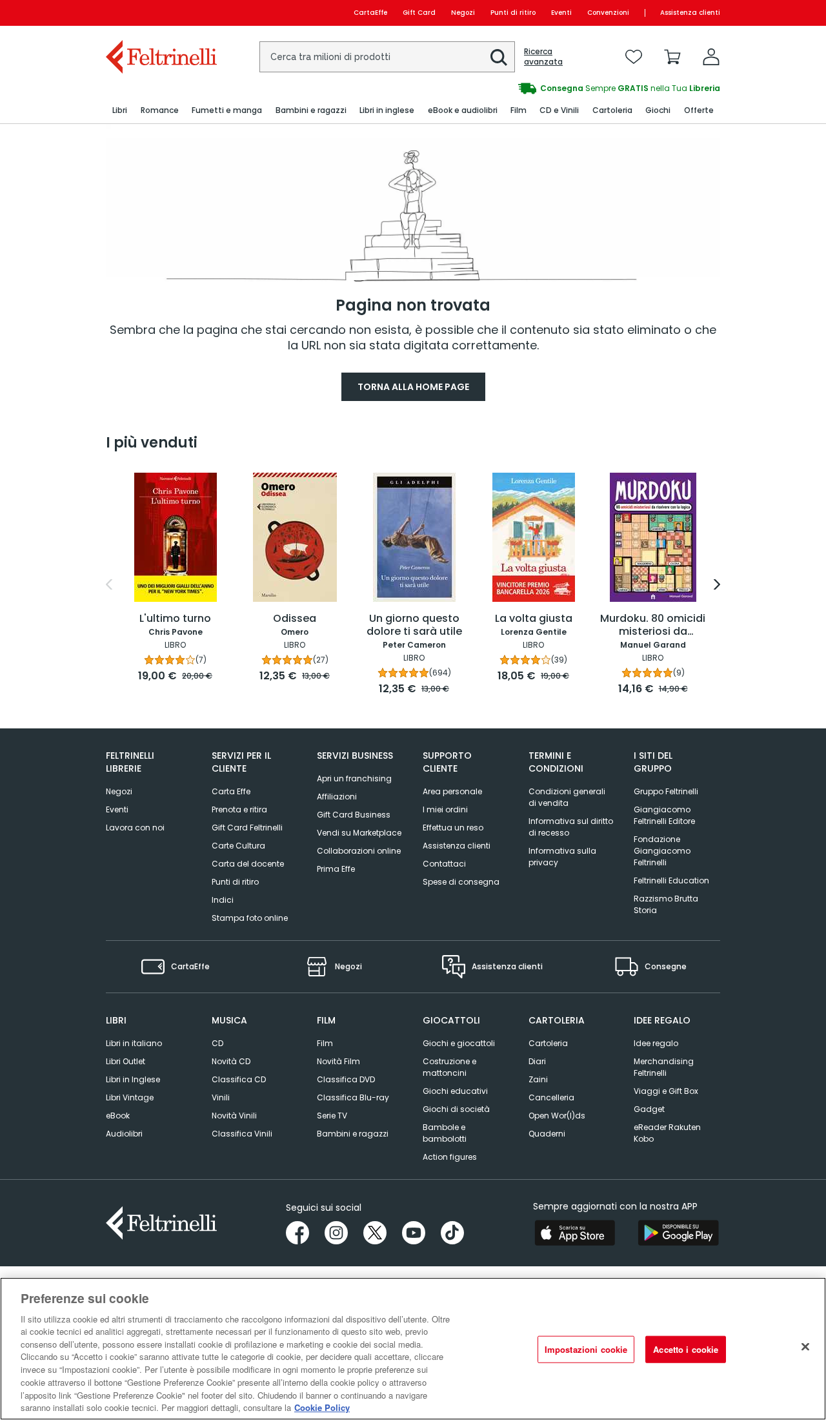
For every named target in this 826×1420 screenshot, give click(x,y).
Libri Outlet (125, 1061)
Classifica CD (239, 1079)
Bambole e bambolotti (445, 1133)
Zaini (538, 1079)
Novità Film (338, 1061)
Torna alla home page (413, 386)
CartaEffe (370, 12)
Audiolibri (124, 1133)
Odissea (294, 619)
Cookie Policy (322, 1407)
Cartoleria (548, 1043)
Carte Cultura (238, 845)
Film (325, 1043)
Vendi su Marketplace (359, 832)
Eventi (561, 12)
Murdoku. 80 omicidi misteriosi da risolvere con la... (652, 625)
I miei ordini (445, 809)
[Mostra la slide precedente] (109, 584)
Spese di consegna (461, 881)
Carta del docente (248, 863)
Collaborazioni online (359, 850)
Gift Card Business (353, 814)
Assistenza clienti (690, 12)
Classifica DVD (346, 1079)
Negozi (463, 12)
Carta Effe (231, 791)
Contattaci (444, 863)
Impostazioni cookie (586, 1349)
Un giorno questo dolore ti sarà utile (414, 625)
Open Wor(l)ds (557, 1115)
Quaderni (547, 1133)
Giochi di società (456, 1109)
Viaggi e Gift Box (666, 1091)
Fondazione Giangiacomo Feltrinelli (662, 851)
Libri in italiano (134, 1043)
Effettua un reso (453, 827)
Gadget (649, 1109)
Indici (223, 899)
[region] (413, 1348)
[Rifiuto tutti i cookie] (805, 1347)
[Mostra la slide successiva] (717, 584)
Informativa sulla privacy (562, 856)
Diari (537, 1061)
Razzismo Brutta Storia (666, 904)
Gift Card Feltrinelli (247, 827)
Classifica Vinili (242, 1133)
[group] (566, 88)
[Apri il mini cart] (672, 56)
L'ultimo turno (175, 619)
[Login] (711, 56)
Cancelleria (551, 1097)
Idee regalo (656, 1043)
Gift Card (419, 12)
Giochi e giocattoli (459, 1043)
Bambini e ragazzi (352, 1133)
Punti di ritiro (513, 12)
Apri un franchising (354, 778)
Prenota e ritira (239, 809)
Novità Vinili (234, 1115)
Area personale (452, 791)
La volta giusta (533, 619)
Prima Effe (336, 868)
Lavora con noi (135, 827)
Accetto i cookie (685, 1349)
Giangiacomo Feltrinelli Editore (664, 815)
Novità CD (231, 1061)
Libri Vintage (130, 1097)
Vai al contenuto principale (160, 12)
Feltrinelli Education (671, 880)
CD (217, 1043)
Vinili (221, 1097)
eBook (118, 1115)
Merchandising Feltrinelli (664, 1067)
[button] (499, 57)
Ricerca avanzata (543, 56)
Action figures (450, 1156)
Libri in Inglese (133, 1079)
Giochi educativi (455, 1091)
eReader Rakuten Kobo (667, 1133)
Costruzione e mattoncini (449, 1067)
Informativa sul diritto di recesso (571, 827)
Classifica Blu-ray (353, 1097)
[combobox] (387, 56)
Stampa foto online (250, 917)
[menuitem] (119, 110)
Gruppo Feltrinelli (666, 791)
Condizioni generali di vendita (567, 797)
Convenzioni (608, 12)
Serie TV (332, 1115)
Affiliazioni (337, 796)
